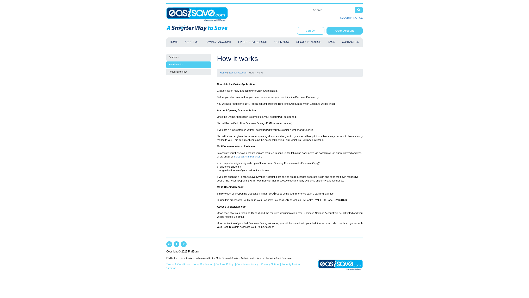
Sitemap (171, 268)
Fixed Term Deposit (253, 42)
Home (174, 42)
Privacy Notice (270, 264)
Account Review (178, 71)
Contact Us (350, 42)
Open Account (344, 30)
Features (174, 57)
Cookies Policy (225, 264)
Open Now (281, 42)
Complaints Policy (247, 264)
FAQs (331, 42)
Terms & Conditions (178, 264)
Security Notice (351, 17)
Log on (311, 30)
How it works (176, 64)
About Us (192, 42)
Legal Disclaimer (203, 264)
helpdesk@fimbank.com (247, 156)
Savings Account (218, 42)
